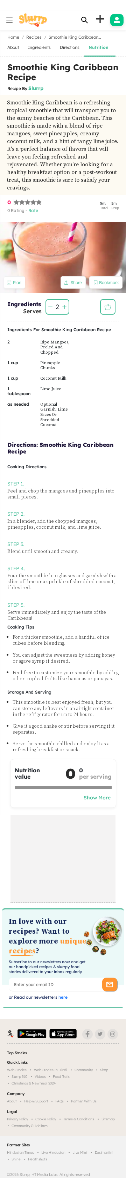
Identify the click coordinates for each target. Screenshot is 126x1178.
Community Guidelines (30, 1126)
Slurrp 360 (19, 1076)
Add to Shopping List (107, 307)
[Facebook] (87, 1034)
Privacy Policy (17, 1119)
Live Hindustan (53, 1152)
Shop (104, 1070)
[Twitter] (100, 1034)
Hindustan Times (20, 1152)
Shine (16, 1159)
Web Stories (17, 1070)
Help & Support (36, 1101)
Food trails (61, 1076)
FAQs (59, 1101)
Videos (40, 1076)
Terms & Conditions (78, 1119)
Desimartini (104, 1152)
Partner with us (84, 1101)
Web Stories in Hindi (50, 1070)
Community (84, 1070)
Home (13, 37)
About (12, 1101)
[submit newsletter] (109, 984)
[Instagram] (112, 1034)
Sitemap (108, 1119)
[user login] (117, 20)
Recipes (34, 37)
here (62, 997)
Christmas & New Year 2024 (34, 1083)
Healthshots (37, 1159)
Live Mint (79, 1152)
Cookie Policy (45, 1119)
